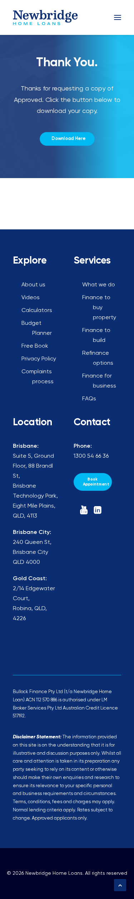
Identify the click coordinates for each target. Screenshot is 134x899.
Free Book (34, 346)
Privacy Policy (38, 359)
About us (33, 285)
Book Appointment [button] (96, 481)
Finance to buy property (99, 308)
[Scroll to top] (120, 885)
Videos (30, 298)
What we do (98, 285)
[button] (117, 17)
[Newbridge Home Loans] (45, 17)
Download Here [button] (68, 138)
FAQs (89, 399)
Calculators (36, 310)
